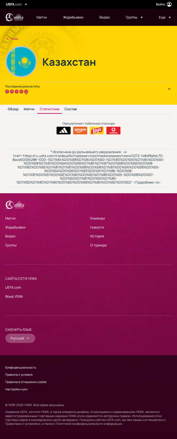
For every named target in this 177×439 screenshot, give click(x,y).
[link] (42, 17)
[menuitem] (44, 17)
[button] (134, 17)
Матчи (29, 109)
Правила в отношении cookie (25, 382)
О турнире (98, 245)
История (97, 236)
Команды (97, 218)
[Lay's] (97, 130)
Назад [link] (14, 38)
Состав (71, 109)
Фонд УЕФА (14, 296)
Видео (10, 236)
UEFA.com (13, 287)
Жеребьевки (15, 227)
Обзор (13, 109)
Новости (97, 227)
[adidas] (64, 130)
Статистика (49, 109)
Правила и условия (19, 374)
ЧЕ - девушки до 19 (14, 17)
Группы (11, 245)
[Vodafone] (113, 130)
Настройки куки (16, 389)
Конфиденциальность (20, 367)
